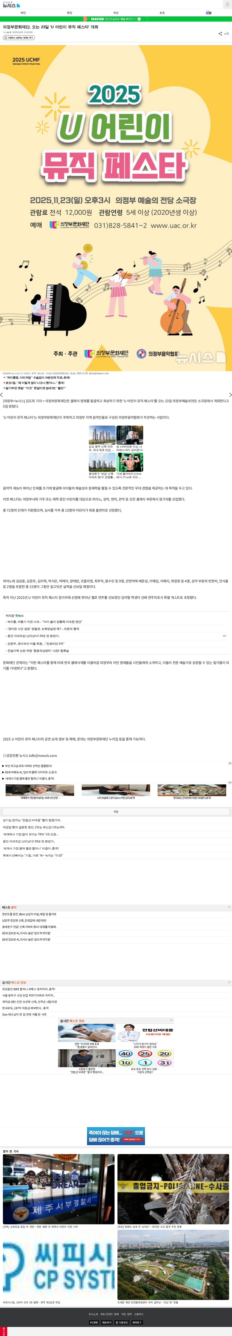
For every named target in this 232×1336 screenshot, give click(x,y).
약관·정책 (126, 1314)
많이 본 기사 (11, 1151)
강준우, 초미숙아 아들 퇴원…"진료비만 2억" (36, 643)
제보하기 (106, 1322)
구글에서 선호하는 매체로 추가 (20, 38)
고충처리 (138, 1314)
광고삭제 (4, 1331)
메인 (23, 12)
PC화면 (94, 1322)
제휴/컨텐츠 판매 (109, 1314)
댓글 (116, 811)
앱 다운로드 (122, 1322)
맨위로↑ (137, 1322)
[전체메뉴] (227, 4)
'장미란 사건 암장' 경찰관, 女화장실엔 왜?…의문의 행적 (43, 628)
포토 (162, 12)
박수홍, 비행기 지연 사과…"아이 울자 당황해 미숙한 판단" (45, 621)
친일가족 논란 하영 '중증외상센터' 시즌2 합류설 (38, 650)
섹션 (115, 12)
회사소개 (93, 1314)
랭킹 (69, 12)
